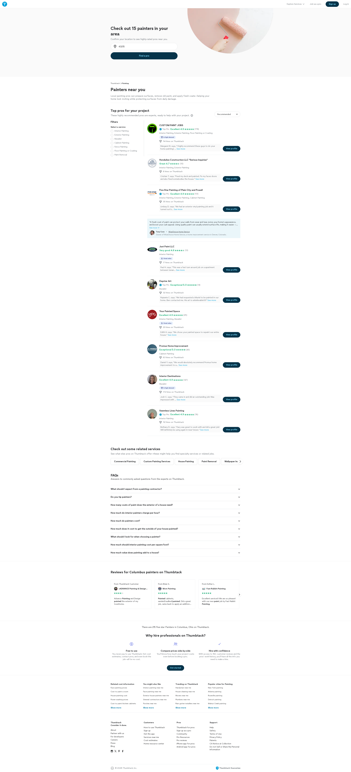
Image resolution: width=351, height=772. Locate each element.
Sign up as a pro (184, 730)
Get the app (149, 734)
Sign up (147, 730)
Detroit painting (214, 700)
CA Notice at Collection (220, 744)
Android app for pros (186, 747)
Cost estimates (151, 740)
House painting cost (119, 696)
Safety (213, 730)
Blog (113, 746)
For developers (117, 737)
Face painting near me (152, 692)
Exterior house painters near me (156, 696)
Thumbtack (115, 83)
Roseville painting (215, 696)
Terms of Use (216, 734)
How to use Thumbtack (154, 727)
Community (182, 734)
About (113, 730)
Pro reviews (182, 740)
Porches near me (149, 704)
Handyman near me (183, 688)
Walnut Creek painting (217, 704)
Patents (213, 740)
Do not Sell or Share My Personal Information (224, 748)
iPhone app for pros (186, 744)
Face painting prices (119, 688)
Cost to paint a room (119, 692)
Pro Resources (183, 737)
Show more (116, 708)
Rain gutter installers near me (187, 704)
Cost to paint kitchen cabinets (123, 704)
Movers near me (182, 696)
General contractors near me (154, 700)
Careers (114, 740)
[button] (164, 129)
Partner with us (117, 733)
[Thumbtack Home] (4, 4)
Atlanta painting (214, 692)
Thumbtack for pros (186, 727)
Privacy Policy (216, 737)
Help (212, 727)
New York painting (215, 688)
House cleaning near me (185, 692)
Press (113, 743)
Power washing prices (119, 700)
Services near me (151, 737)
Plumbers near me (183, 700)
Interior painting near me (153, 688)
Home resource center (154, 744)
